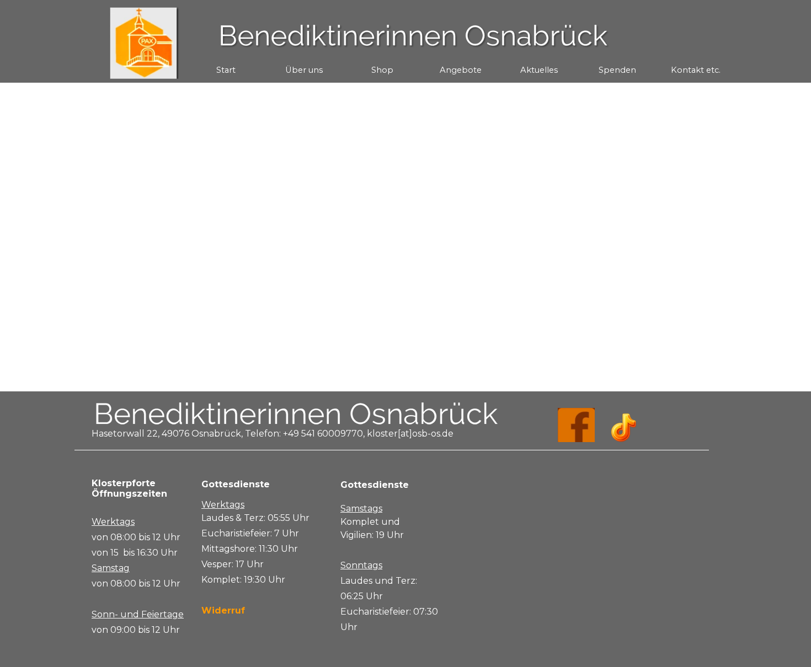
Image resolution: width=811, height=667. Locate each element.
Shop (382, 70)
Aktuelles (539, 70)
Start (226, 70)
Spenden (617, 70)
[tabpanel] (142, 557)
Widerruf (223, 610)
